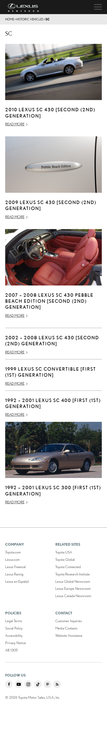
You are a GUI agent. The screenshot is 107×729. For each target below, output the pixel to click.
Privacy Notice (15, 643)
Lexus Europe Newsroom (73, 588)
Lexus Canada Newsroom (73, 596)
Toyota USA (63, 552)
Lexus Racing (14, 574)
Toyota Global (65, 559)
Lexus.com (12, 559)
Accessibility (14, 635)
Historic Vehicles (29, 19)
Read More (14, 124)
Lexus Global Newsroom (72, 581)
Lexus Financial (15, 567)
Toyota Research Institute (72, 574)
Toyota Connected (68, 567)
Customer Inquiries (68, 621)
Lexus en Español (17, 581)
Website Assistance (68, 635)
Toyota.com (13, 552)
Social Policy (14, 628)
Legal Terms (13, 621)
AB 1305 (11, 650)
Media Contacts (66, 628)
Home (9, 19)
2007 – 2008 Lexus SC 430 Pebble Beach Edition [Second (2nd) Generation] (49, 301)
